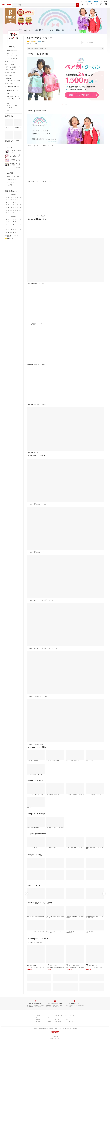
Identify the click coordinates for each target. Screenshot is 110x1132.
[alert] (65, 52)
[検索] (77, 9)
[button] (104, 6)
